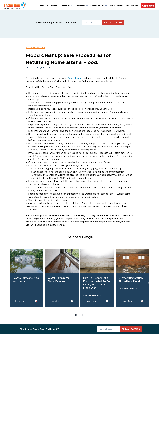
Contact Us (148, 6)
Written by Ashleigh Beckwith (38, 68)
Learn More (20, 301)
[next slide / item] (148, 282)
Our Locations (132, 6)
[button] (79, 315)
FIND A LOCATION (113, 22)
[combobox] (92, 22)
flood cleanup (75, 78)
